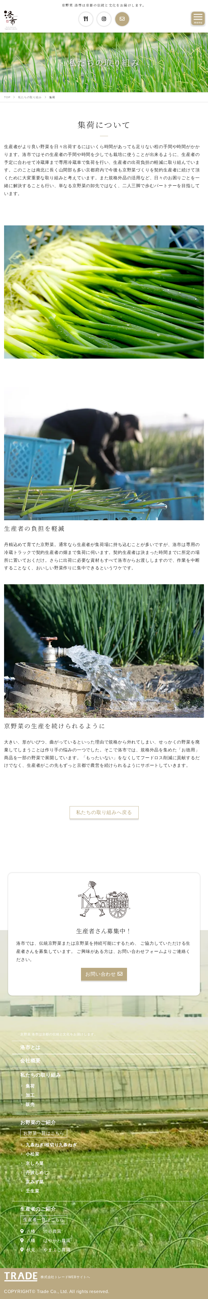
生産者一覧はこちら (43, 1219)
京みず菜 (35, 1181)
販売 (30, 1104)
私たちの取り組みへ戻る (104, 812)
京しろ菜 (35, 1163)
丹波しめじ (37, 1172)
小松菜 (32, 1154)
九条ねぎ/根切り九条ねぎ (51, 1144)
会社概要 (30, 1060)
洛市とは (30, 1047)
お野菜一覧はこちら (43, 1133)
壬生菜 (32, 1191)
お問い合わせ (101, 974)
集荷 (30, 1086)
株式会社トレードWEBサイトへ (65, 1277)
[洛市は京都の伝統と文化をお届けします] (11, 20)
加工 (30, 1095)
